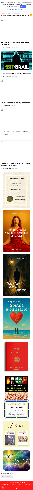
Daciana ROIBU (6, 168)
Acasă (2, 13)
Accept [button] (23, 7)
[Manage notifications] (2, 487)
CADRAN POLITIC (16, 482)
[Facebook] (16, 488)
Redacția (14, 484)
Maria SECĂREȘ (6, 105)
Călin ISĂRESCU (6, 47)
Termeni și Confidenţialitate (16, 9)
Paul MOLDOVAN (6, 137)
